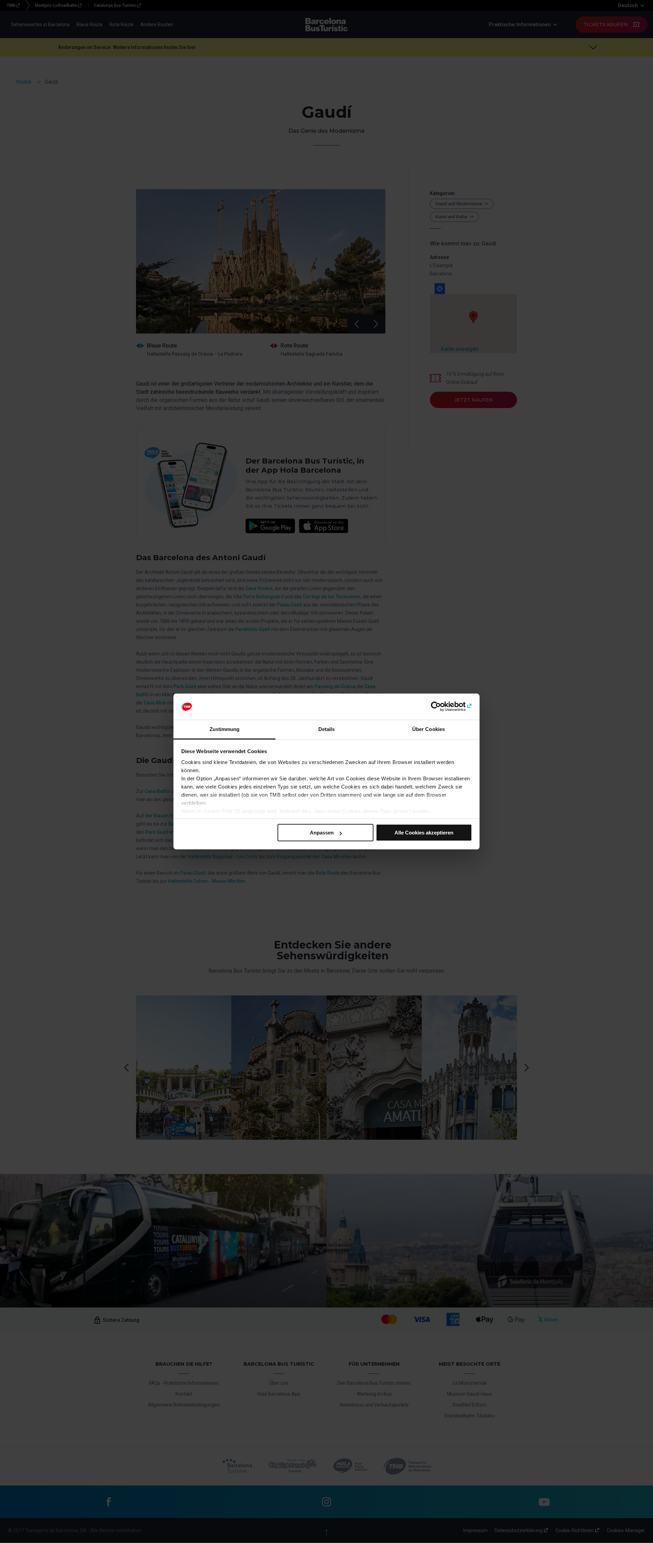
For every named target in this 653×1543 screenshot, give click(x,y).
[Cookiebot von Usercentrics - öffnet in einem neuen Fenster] (442, 707)
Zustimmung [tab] (225, 729)
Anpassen (322, 832)
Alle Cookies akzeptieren (424, 832)
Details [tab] (326, 729)
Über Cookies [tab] (428, 729)
